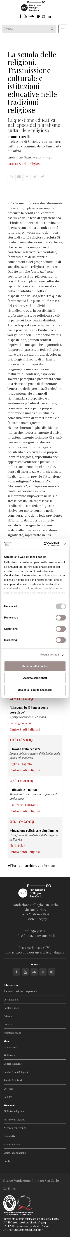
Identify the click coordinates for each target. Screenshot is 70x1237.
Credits (8, 1024)
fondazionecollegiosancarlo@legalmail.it (35, 952)
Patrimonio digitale (14, 1119)
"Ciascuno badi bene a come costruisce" (29, 710)
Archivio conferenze (15, 1127)
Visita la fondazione (15, 1152)
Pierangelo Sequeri (22, 723)
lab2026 (8, 1097)
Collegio (8, 1088)
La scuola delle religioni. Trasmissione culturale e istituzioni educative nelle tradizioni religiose (32, 82)
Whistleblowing (12, 1032)
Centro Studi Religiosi (16, 1072)
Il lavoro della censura (25, 749)
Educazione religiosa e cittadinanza (34, 830)
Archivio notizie (12, 1144)
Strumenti (9, 1105)
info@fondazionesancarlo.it (35, 935)
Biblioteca (9, 1055)
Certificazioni (11, 999)
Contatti (8, 1161)
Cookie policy (11, 1008)
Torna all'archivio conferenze (33, 865)
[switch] (61, 617)
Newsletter (10, 1136)
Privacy (8, 1016)
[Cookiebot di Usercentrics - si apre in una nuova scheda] (44, 544)
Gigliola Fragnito (21, 764)
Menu (7, 1041)
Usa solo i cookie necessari (35, 689)
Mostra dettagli (49, 654)
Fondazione (10, 1047)
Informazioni (11, 985)
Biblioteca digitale (14, 1111)
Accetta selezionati (35, 677)
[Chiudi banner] (64, 544)
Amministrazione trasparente (20, 991)
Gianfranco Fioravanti (24, 805)
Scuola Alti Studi (13, 1080)
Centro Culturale (13, 1063)
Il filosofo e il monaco (24, 790)
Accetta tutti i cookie (35, 666)
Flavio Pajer (17, 845)
